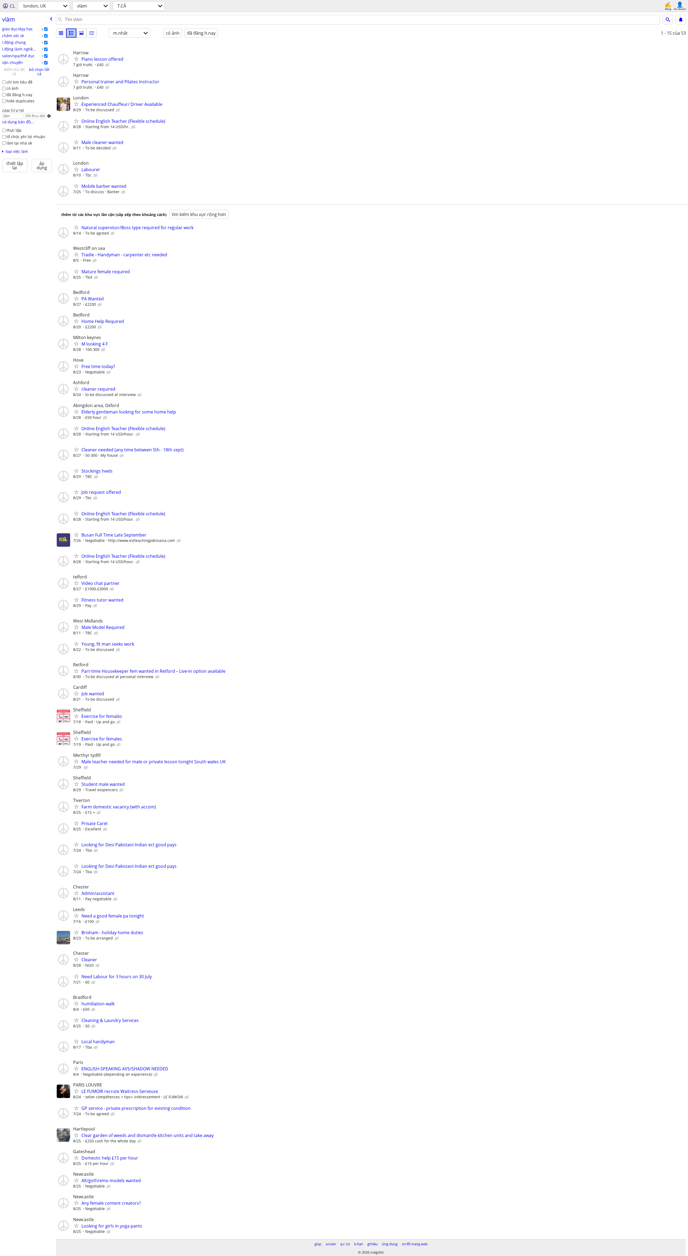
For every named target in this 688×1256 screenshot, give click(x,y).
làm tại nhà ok (19, 143)
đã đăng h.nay (19, 94)
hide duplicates (20, 100)
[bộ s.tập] (81, 33)
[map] (92, 33)
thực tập (14, 130)
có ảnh (12, 88)
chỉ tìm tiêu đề (19, 82)
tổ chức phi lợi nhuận (25, 136)
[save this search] (681, 19)
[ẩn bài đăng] (108, 65)
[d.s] (61, 33)
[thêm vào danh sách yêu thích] (76, 59)
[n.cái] (71, 33)
